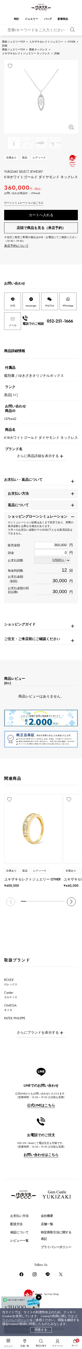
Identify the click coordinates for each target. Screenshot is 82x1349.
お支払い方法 (19, 1216)
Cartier (10, 994)
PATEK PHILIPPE (17, 1020)
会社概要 (47, 1216)
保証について (19, 1232)
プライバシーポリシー (56, 1247)
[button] (71, 901)
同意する (41, 1330)
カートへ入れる (41, 215)
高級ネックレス (38, 49)
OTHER (71, 41)
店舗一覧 (47, 1224)
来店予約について (16, 246)
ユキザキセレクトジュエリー (46, 41)
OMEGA (10, 1007)
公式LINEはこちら (41, 1105)
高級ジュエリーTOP (13, 41)
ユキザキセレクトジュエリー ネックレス (26, 53)
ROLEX (10, 982)
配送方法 (16, 1224)
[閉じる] (39, 1297)
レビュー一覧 (19, 1240)
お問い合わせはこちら (41, 1155)
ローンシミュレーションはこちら (24, 202)
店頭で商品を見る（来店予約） (41, 228)
